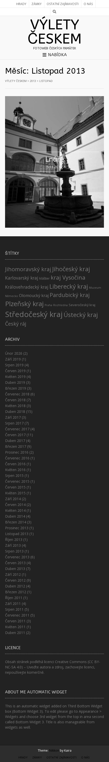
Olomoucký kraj (34, 295)
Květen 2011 (15, 626)
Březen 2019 (15, 388)
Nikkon (54, 750)
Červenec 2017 (17, 429)
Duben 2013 (15, 568)
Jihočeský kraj (71, 269)
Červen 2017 (15, 434)
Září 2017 (13, 417)
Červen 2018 (15, 399)
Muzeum (95, 287)
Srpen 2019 (14, 365)
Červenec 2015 (17, 481)
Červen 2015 (15, 487)
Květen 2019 (15, 376)
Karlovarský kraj (21, 278)
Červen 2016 (15, 463)
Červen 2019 (15, 370)
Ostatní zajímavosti (63, 4)
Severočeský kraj (82, 305)
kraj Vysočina (68, 277)
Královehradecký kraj (26, 287)
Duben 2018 (15, 411)
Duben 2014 (15, 516)
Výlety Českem (55, 32)
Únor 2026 (13, 353)
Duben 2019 (15, 382)
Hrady (21, 4)
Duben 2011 (15, 632)
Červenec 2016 (17, 458)
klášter (44, 278)
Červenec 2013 (17, 557)
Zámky (36, 4)
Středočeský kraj (34, 314)
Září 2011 (13, 603)
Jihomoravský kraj (28, 269)
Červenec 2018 (17, 394)
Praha (48, 305)
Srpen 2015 (14, 475)
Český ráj (15, 323)
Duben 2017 (15, 440)
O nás (88, 4)
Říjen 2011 (13, 597)
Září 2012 (13, 574)
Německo (11, 296)
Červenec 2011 (17, 615)
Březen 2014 (15, 522)
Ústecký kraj (81, 314)
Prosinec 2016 (16, 452)
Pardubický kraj (70, 295)
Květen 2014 (15, 510)
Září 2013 (13, 545)
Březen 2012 (15, 591)
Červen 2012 (15, 580)
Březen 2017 (15, 446)
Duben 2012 (15, 586)
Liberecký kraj (68, 286)
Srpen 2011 (14, 609)
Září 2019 (13, 359)
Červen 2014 (15, 504)
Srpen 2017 (14, 423)
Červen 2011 (15, 621)
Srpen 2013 (14, 551)
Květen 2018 (15, 405)
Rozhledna (60, 305)
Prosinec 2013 (16, 527)
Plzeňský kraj (24, 303)
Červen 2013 (15, 562)
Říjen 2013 (13, 539)
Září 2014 (13, 498)
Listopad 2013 (16, 533)
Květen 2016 (15, 469)
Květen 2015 (15, 493)
